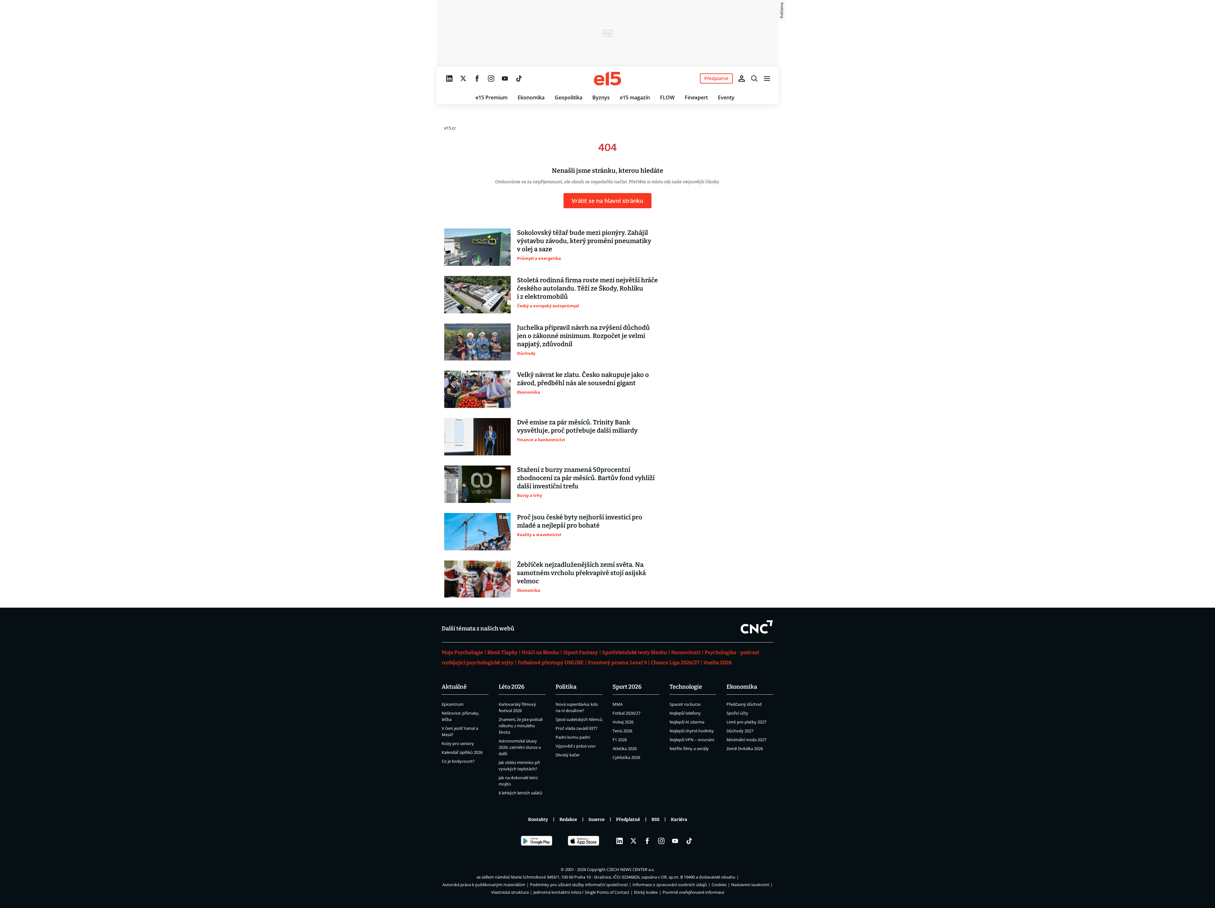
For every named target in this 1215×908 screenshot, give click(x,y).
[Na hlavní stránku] (607, 78)
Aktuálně (454, 686)
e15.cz (450, 128)
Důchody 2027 (739, 731)
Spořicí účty (737, 713)
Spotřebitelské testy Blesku (634, 652)
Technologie (686, 686)
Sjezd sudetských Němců (579, 719)
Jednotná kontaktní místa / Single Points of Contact (581, 892)
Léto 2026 (512, 686)
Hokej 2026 (623, 722)
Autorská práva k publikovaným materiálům (483, 884)
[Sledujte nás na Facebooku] (477, 78)
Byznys (601, 97)
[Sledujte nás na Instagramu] (491, 78)
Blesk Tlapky (502, 652)
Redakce (568, 819)
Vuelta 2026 (717, 663)
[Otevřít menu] (767, 78)
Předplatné (628, 819)
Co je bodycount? (458, 761)
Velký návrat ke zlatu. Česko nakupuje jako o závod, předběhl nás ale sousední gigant (583, 379)
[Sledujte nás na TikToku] (519, 78)
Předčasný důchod (744, 704)
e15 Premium (492, 97)
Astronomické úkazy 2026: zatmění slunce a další (520, 747)
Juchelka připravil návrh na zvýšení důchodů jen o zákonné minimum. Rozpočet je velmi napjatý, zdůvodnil (583, 336)
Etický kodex (646, 892)
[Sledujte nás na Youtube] (505, 78)
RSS (655, 819)
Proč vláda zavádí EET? (577, 728)
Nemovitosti (686, 652)
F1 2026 (620, 739)
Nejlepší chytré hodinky (692, 731)
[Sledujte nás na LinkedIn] (449, 78)
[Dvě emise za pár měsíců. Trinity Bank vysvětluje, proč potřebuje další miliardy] (477, 436)
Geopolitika (568, 97)
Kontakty (538, 819)
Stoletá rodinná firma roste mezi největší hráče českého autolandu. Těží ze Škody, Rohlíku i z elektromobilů (587, 288)
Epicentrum (453, 704)
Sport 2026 (627, 686)
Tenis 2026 (622, 731)
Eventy (726, 97)
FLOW (667, 97)
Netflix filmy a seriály (689, 748)
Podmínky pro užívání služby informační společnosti (579, 884)
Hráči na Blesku (540, 652)
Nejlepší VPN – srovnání (692, 739)
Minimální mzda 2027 (746, 739)
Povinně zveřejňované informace (693, 892)
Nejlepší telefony (685, 713)
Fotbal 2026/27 (626, 713)
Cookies (719, 884)
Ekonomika (531, 97)
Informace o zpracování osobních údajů (669, 884)
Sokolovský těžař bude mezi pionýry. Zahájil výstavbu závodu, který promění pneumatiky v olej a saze (584, 241)
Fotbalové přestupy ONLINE (551, 663)
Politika (566, 686)
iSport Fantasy (580, 652)
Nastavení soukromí (750, 884)
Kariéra (679, 819)
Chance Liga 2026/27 (675, 663)
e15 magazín (635, 97)
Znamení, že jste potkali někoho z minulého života (521, 726)
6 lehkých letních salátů (520, 793)
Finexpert (696, 97)
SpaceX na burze (685, 704)
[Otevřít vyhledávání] (754, 78)
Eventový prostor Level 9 (617, 663)
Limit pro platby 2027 (746, 722)
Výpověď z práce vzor (576, 746)
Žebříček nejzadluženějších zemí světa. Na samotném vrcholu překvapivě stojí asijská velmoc (581, 573)
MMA (618, 704)
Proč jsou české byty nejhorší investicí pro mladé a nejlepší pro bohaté (579, 521)
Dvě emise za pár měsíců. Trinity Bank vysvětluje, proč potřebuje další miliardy (577, 426)
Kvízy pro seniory (458, 743)
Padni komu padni (573, 737)
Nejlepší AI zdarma (687, 722)
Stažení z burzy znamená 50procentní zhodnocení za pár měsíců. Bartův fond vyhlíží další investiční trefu (586, 478)
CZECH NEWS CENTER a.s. (630, 869)
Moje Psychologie (462, 652)
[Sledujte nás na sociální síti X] (463, 78)
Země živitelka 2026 (744, 748)
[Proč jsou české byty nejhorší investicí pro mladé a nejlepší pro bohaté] (477, 531)
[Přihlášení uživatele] (741, 78)
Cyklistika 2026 (626, 757)
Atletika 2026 (625, 748)
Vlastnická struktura (510, 892)
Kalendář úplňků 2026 (462, 752)
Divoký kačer (568, 755)
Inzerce (597, 819)
